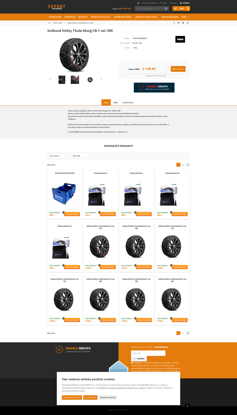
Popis (106, 102)
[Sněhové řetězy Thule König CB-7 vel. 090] (76, 74)
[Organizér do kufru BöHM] (64, 194)
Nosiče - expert (57, 23)
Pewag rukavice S (100, 173)
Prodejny (163, 3)
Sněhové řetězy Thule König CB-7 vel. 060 (100, 227)
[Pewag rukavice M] (172, 200)
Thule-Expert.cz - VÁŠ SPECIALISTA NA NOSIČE (60, 7)
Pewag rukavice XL (65, 226)
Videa (115, 102)
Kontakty (173, 3)
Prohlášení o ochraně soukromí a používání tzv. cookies (121, 388)
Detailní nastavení (108, 397)
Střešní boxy (70, 17)
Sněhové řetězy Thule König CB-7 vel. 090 (136, 280)
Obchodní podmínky (149, 3)
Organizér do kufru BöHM (64, 173)
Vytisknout (187, 23)
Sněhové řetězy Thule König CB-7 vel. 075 (64, 280)
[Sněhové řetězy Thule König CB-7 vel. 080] (100, 300)
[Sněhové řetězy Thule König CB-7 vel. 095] (172, 300)
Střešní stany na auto (100, 17)
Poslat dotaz (128, 102)
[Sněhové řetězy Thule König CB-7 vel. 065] (136, 247)
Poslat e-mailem (183, 23)
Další (185, 16)
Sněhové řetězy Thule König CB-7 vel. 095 (172, 280)
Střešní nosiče (55, 17)
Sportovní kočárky (170, 17)
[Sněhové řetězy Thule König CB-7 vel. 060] (100, 247)
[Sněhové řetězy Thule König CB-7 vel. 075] (64, 300)
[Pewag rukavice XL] (64, 253)
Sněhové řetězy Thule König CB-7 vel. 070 (172, 227)
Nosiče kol (82, 17)
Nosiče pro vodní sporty (146, 17)
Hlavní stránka (138, 3)
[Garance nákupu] (154, 92)
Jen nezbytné (90, 397)
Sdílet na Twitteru (179, 23)
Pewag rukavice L (136, 173)
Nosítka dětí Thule (122, 17)
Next (102, 80)
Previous (49, 80)
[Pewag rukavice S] (100, 200)
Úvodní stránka (49, 23)
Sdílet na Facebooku (174, 23)
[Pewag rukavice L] (136, 200)
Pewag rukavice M (172, 173)
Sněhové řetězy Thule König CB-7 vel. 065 (136, 227)
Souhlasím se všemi (72, 397)
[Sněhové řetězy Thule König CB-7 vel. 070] (172, 247)
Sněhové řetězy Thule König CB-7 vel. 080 (100, 280)
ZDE (126, 132)
